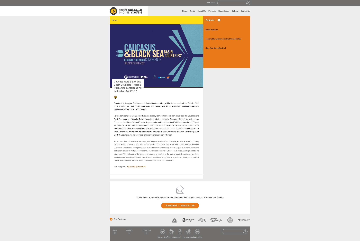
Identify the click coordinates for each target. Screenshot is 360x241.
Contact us (146, 230)
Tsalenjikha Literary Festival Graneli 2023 (223, 39)
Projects (212, 11)
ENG (213, 3)
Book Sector (223, 11)
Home (184, 11)
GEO (208, 3)
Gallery (235, 11)
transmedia (197, 237)
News (192, 11)
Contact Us (245, 11)
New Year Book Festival (215, 48)
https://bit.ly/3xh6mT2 (136, 166)
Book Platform (211, 30)
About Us (202, 11)
